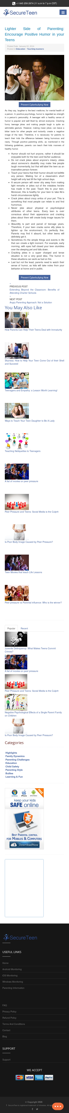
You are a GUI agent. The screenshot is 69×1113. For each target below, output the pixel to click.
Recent (24, 628)
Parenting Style (14, 770)
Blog (4, 1036)
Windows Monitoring (12, 981)
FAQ (4, 1005)
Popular (11, 628)
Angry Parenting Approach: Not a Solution (31, 302)
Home (5, 963)
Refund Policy (9, 1017)
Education (20, 49)
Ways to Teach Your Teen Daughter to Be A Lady (30, 420)
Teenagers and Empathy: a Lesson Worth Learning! (31, 390)
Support (6, 1059)
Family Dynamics (15, 756)
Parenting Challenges (17, 759)
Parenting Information (13, 987)
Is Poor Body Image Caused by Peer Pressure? (29, 541)
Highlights (11, 752)
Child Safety (12, 766)
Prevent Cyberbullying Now (34, 104)
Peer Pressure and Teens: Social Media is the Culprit (31, 511)
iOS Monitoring (9, 975)
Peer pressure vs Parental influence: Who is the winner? (33, 602)
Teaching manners (35, 49)
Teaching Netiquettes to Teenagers (22, 451)
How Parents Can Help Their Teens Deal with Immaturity (33, 329)
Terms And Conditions (13, 1024)
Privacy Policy (9, 1011)
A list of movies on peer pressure (21, 481)
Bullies (9, 773)
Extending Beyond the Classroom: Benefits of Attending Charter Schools (34, 291)
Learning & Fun (14, 776)
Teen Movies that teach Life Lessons (23, 572)
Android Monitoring (12, 969)
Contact (6, 1030)
